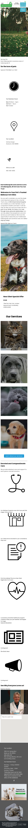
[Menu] (2, 3)
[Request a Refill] (25, 1)
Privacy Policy (24, 824)
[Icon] (14, 780)
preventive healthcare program (16, 618)
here (11, 580)
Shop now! (3, 540)
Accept (20, 824)
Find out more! (9, 512)
